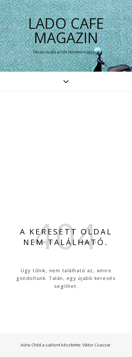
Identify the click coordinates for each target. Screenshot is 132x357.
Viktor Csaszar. (96, 345)
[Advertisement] (66, 139)
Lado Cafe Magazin (66, 30)
